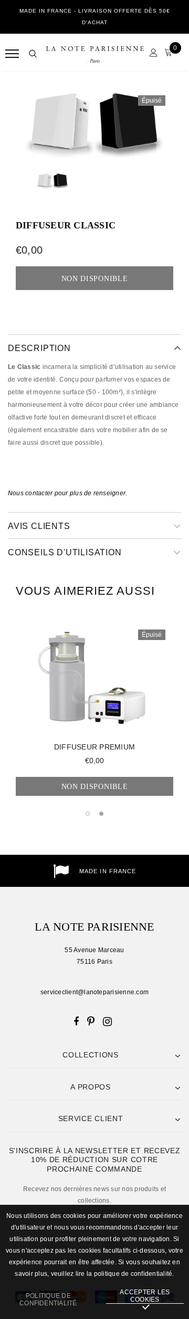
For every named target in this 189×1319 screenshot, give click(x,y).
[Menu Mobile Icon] (12, 53)
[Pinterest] (90, 1021)
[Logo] (95, 53)
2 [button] (101, 814)
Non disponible (94, 787)
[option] (94, 124)
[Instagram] (107, 1021)
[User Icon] (151, 54)
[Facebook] (76, 1021)
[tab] (85, 591)
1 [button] (88, 814)
